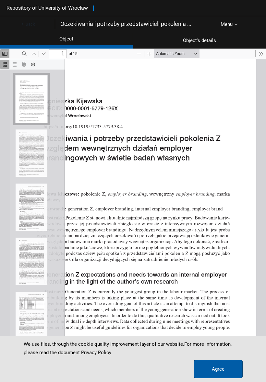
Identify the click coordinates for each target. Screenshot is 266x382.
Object (66, 39)
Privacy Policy (96, 352)
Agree (218, 369)
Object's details (199, 40)
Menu (227, 24)
